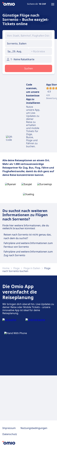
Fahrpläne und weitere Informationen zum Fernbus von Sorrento (28, 244)
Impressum (9, 428)
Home (5, 268)
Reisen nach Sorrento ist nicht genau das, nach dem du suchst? (27, 236)
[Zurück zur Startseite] (8, 4)
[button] (17, 51)
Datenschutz (9, 434)
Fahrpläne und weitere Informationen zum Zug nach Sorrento (28, 253)
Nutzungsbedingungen (34, 428)
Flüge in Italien (32, 268)
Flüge (16, 268)
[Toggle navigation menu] (53, 4)
